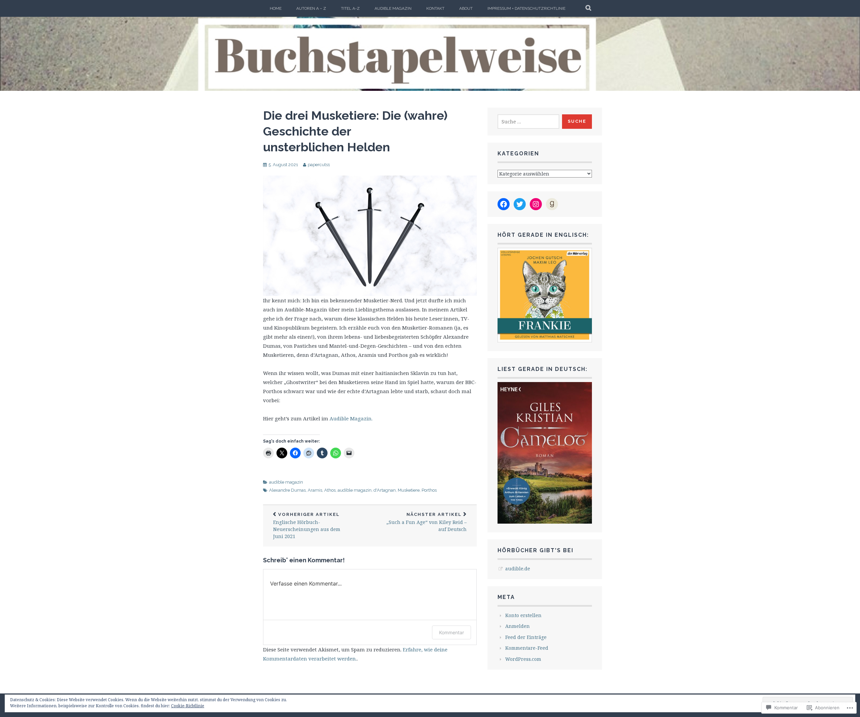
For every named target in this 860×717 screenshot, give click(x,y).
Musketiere (409, 490)
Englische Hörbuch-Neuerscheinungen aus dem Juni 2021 (306, 526)
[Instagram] (536, 204)
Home (276, 8)
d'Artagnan (385, 490)
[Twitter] (520, 204)
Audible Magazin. (350, 418)
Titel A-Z (350, 8)
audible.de (517, 568)
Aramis (315, 490)
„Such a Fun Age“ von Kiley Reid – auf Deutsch (426, 522)
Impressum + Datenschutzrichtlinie (526, 8)
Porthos (429, 490)
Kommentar (451, 632)
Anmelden (517, 626)
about (466, 8)
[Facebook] (504, 204)
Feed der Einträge (526, 637)
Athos (330, 490)
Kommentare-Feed (526, 648)
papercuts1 (319, 164)
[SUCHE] (588, 8)
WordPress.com (523, 659)
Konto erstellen (523, 615)
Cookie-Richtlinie (187, 706)
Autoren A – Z (311, 8)
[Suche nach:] (528, 121)
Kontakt (435, 8)
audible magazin (393, 8)
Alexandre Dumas (287, 490)
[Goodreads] (552, 204)
